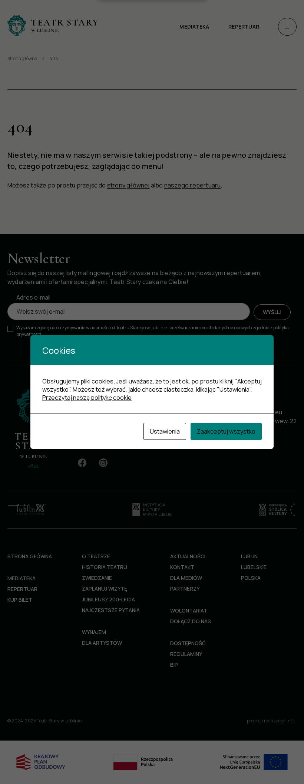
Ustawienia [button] (165, 431)
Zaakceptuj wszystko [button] (226, 431)
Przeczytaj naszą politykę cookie (87, 397)
